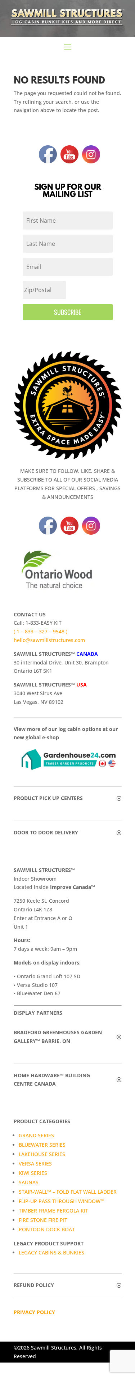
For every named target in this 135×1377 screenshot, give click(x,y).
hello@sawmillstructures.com (49, 640)
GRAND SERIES (36, 1135)
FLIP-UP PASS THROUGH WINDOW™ (61, 1201)
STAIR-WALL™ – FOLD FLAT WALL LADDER (68, 1191)
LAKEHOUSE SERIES (42, 1154)
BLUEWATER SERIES (42, 1144)
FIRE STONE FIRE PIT (43, 1219)
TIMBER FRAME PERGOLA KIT (53, 1210)
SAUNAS (29, 1182)
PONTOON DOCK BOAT (47, 1229)
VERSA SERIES (35, 1163)
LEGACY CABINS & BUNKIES (51, 1252)
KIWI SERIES (33, 1172)
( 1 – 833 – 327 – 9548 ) (40, 631)
